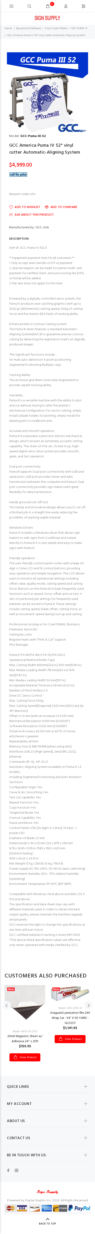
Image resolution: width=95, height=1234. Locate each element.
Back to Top (47, 1224)
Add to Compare (63, 207)
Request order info (22, 194)
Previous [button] (6, 1005)
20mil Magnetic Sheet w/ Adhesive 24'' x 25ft (24, 1039)
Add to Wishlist (27, 207)
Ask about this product (34, 214)
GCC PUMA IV (79, 28)
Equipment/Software (28, 28)
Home (8, 28)
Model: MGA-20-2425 (25, 1031)
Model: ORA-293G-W (70, 1008)
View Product (28, 1057)
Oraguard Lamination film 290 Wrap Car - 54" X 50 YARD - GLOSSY (70, 1018)
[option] (47, 93)
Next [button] (88, 1005)
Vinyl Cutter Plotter (56, 28)
